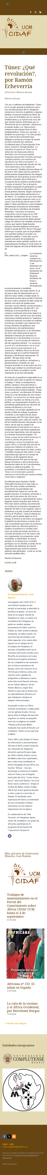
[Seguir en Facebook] (31, 12)
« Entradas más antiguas (16, 1023)
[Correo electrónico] (9, 836)
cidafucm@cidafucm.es (17, 1147)
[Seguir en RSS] (40, 12)
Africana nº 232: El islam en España (20, 986)
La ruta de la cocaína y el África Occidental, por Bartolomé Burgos (23, 1007)
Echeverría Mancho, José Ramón (21, 596)
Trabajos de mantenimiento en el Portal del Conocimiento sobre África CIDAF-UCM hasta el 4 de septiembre (22, 906)
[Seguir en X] (35, 12)
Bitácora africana (24, 92)
